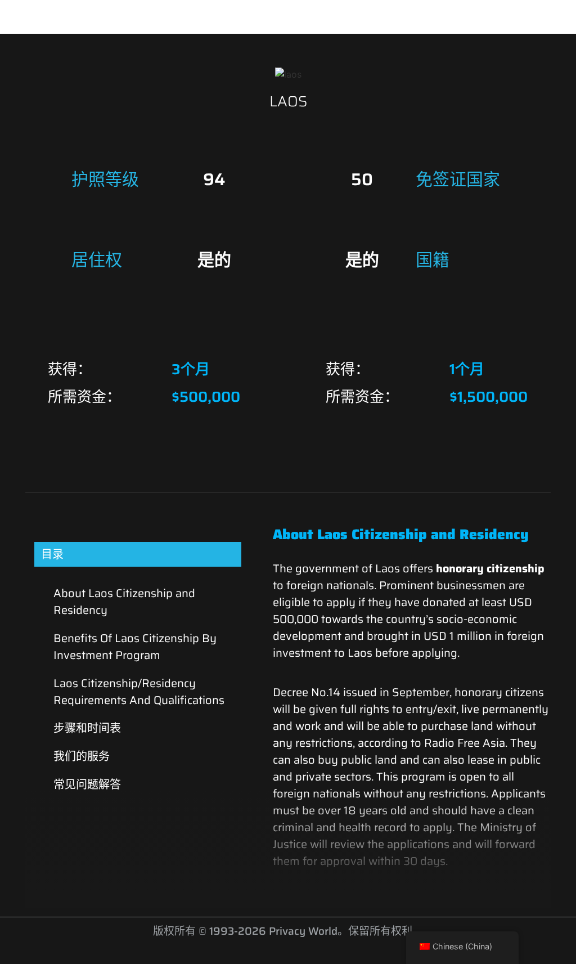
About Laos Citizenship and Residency (124, 601)
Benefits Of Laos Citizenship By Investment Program (135, 646)
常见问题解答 (87, 784)
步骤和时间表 (87, 728)
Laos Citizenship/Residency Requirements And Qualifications (138, 691)
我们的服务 (81, 756)
